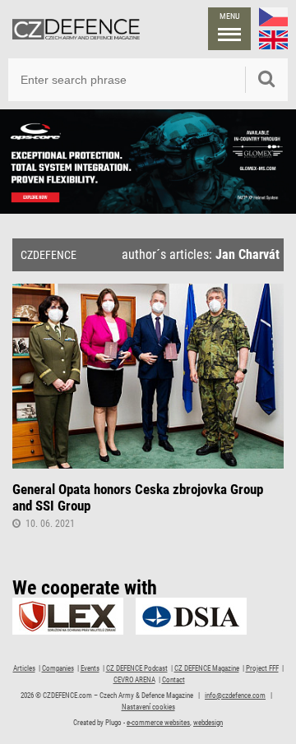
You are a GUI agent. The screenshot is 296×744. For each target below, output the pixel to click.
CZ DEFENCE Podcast (137, 668)
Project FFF (262, 668)
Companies (58, 668)
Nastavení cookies (148, 707)
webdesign (208, 723)
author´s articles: (201, 254)
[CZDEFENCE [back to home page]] (76, 29)
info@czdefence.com (235, 695)
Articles (24, 668)
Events (90, 668)
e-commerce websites (158, 723)
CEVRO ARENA (134, 680)
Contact (173, 680)
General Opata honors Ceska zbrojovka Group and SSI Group (137, 497)
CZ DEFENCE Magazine (206, 668)
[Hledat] (266, 79)
